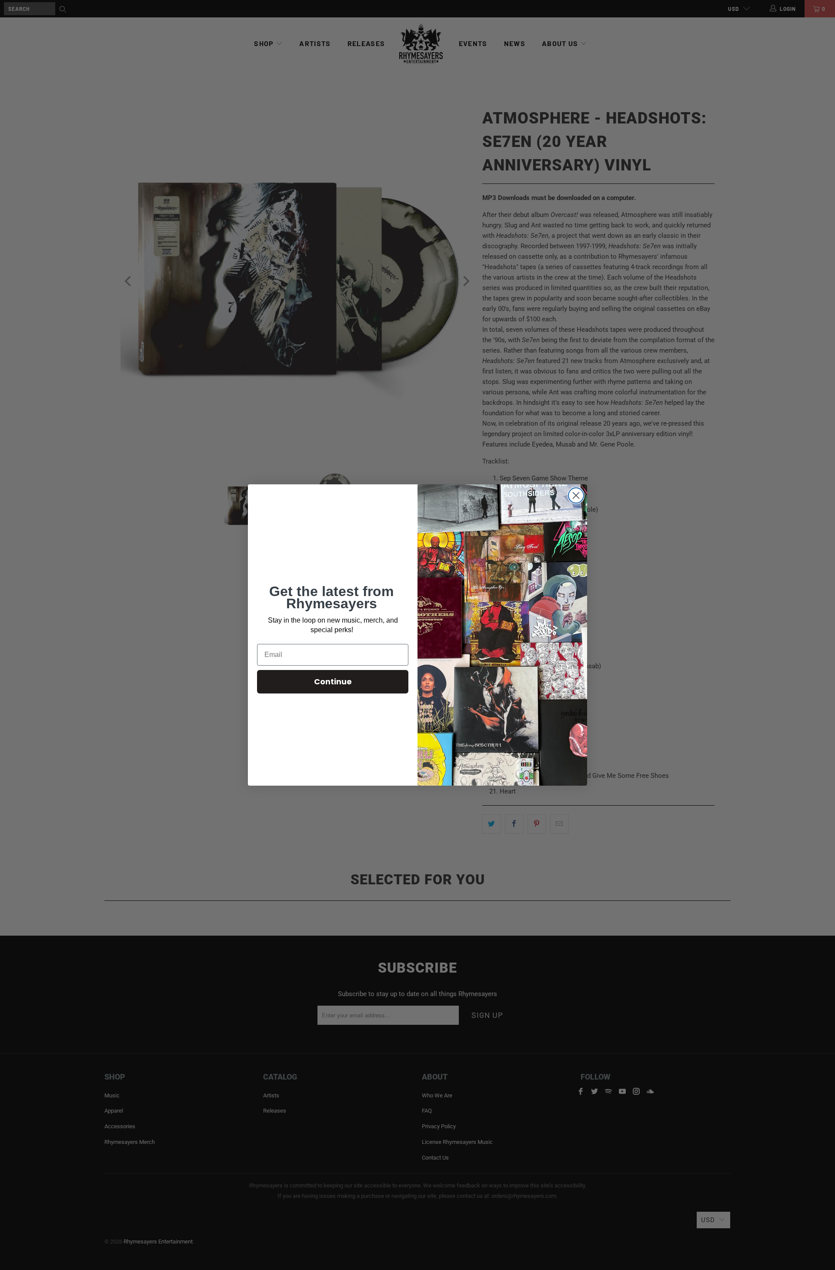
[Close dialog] (576, 495)
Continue (333, 681)
